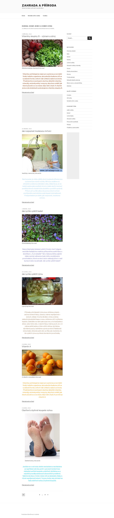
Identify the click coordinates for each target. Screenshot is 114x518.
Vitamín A (26, 346)
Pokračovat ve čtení (28, 92)
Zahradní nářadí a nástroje (73, 80)
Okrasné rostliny (71, 118)
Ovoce (68, 68)
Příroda (69, 124)
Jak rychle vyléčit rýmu (32, 274)
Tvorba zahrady (71, 77)
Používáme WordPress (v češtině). (30, 514)
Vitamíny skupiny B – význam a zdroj (38, 36)
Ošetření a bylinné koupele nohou (37, 410)
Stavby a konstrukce (72, 71)
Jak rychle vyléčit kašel (32, 211)
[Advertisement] (42, 108)
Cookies (45, 15)
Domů (23, 15)
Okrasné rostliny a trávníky (73, 65)
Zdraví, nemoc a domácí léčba (74, 83)
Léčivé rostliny (70, 62)
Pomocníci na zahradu (72, 121)
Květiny (69, 59)
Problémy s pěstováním (73, 127)
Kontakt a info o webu (34, 15)
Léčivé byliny (70, 116)
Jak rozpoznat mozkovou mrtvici (36, 131)
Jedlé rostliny (70, 110)
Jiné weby (69, 98)
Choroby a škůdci (71, 51)
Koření (68, 56)
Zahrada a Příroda (39, 5)
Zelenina (69, 86)
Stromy (69, 74)
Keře (68, 54)
